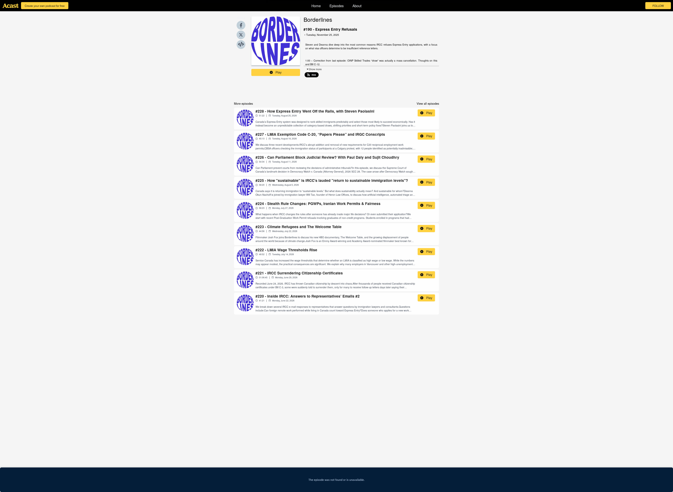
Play (279, 72)
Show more (315, 69)
